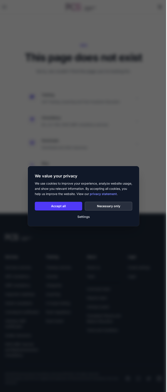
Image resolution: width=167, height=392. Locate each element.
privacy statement (103, 194)
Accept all (58, 206)
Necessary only (108, 206)
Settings (83, 217)
